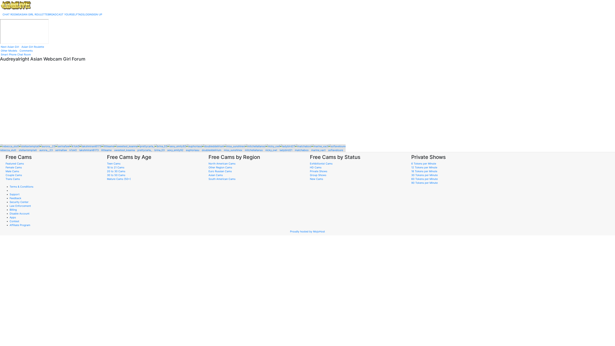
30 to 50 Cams (116, 175)
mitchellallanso (254, 150)
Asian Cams (216, 175)
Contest (14, 221)
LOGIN (88, 14)
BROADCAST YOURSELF (62, 14)
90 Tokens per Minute (424, 182)
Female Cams (14, 167)
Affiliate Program (20, 225)
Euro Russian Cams (220, 171)
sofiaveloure (335, 150)
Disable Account (19, 213)
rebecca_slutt (8, 150)
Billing (13, 209)
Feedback (15, 198)
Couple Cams (14, 175)
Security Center (19, 202)
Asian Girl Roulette (32, 46)
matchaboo (302, 150)
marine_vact (318, 150)
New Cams (316, 179)
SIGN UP (97, 14)
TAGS (80, 14)
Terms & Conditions (21, 186)
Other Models (9, 50)
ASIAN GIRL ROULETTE (34, 14)
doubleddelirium (211, 150)
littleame (106, 150)
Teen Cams (113, 163)
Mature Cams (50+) (119, 179)
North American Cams (222, 163)
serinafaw (61, 150)
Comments (26, 50)
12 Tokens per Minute (424, 167)
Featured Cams (15, 163)
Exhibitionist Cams (321, 163)
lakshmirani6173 (89, 150)
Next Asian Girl (10, 46)
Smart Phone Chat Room (16, 54)
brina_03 (159, 150)
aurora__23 (46, 150)
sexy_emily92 (175, 150)
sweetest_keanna (124, 150)
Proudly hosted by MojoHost (307, 231)
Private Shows (318, 171)
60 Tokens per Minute (424, 179)
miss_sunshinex (233, 150)
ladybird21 (286, 150)
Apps (13, 217)
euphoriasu (192, 150)
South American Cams (222, 179)
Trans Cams (13, 179)
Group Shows (318, 175)
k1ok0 (73, 150)
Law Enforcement (20, 205)
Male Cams (12, 171)
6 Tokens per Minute (423, 163)
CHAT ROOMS (11, 14)
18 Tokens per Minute (424, 171)
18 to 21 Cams (115, 167)
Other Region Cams (220, 167)
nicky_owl (271, 150)
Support (15, 194)
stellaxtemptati (28, 150)
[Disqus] (307, 103)
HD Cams (315, 167)
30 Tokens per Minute (424, 175)
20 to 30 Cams (116, 171)
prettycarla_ (144, 150)
